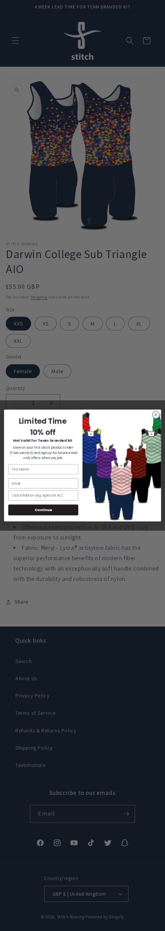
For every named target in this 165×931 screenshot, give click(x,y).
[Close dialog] (155, 414)
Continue (43, 509)
